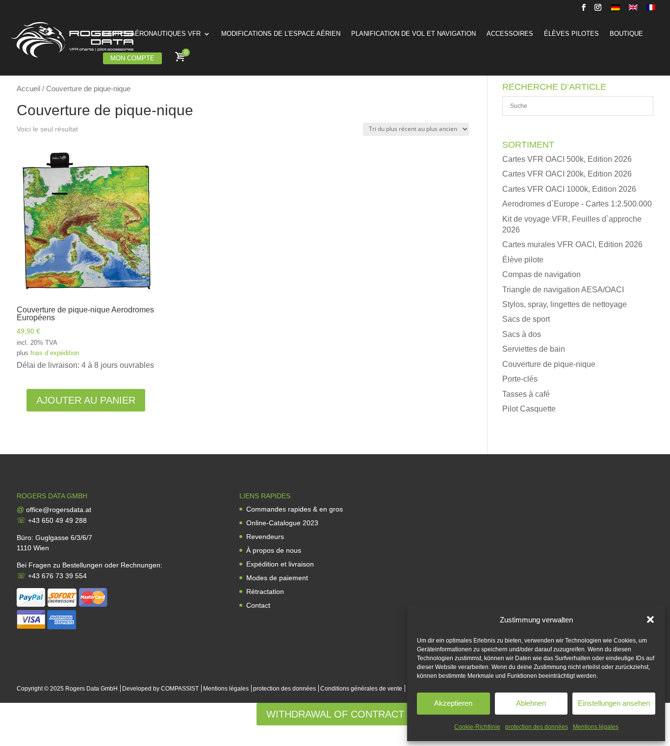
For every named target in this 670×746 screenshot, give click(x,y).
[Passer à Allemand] (615, 10)
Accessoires (510, 33)
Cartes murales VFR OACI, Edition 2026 (572, 244)
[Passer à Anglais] (633, 10)
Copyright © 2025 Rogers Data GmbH (67, 688)
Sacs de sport (526, 319)
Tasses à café (526, 394)
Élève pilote (522, 260)
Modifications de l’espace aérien (280, 33)
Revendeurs (265, 536)
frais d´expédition (54, 353)
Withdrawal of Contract (335, 714)
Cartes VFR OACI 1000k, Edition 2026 (569, 189)
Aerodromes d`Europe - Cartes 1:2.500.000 (577, 204)
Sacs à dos (521, 334)
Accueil (28, 89)
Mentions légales (595, 726)
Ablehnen (531, 703)
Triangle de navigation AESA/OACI (563, 289)
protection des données (536, 726)
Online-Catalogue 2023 (282, 523)
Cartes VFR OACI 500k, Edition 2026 (567, 159)
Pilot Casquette (529, 409)
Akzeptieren (453, 703)
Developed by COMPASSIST (160, 688)
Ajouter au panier (85, 400)
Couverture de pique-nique (548, 364)
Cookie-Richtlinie (477, 726)
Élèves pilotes (571, 33)
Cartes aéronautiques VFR (152, 33)
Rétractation (265, 591)
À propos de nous (273, 550)
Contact (258, 605)
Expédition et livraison (280, 564)
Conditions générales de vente (361, 688)
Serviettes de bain (533, 349)
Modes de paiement (277, 578)
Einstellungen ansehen (614, 703)
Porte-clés (520, 379)
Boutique (626, 33)
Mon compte (132, 58)
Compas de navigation (541, 274)
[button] (650, 619)
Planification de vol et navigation (413, 33)
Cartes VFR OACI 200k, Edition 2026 (567, 174)
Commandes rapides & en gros (294, 509)
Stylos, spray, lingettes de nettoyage (564, 304)
